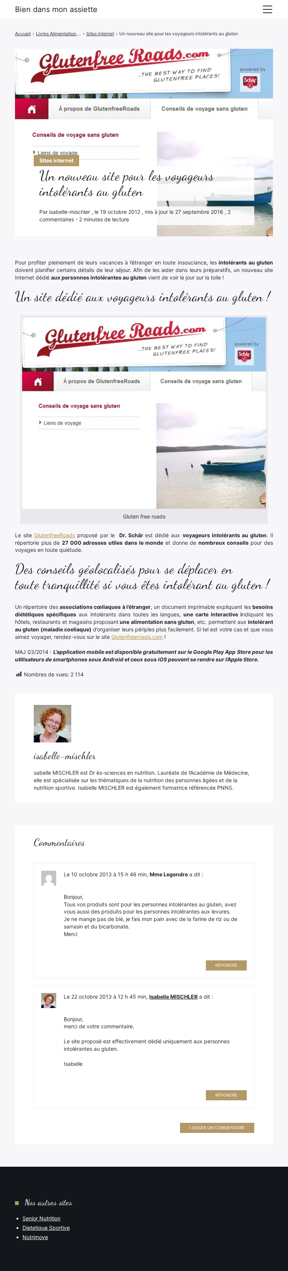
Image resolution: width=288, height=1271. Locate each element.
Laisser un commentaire (217, 1127)
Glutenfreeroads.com (137, 637)
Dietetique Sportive (46, 1227)
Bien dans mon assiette (56, 9)
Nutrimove (35, 1237)
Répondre (226, 965)
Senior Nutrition (41, 1218)
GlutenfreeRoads (54, 535)
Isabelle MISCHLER (173, 996)
